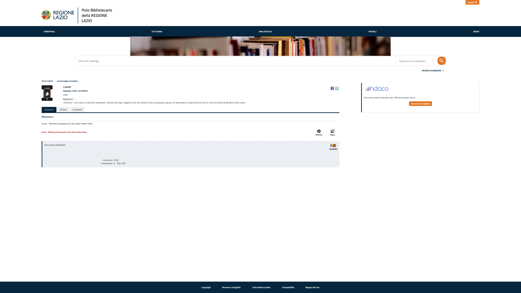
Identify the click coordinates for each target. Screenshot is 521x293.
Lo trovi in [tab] (49, 109)
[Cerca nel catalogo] (441, 61)
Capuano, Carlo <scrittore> (75, 90)
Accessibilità (288, 287)
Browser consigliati (231, 287)
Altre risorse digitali (420, 103)
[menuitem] (49, 31)
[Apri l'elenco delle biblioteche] (433, 60)
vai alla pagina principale (67, 80)
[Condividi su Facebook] (332, 88)
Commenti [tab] (77, 109)
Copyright (206, 287)
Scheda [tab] (63, 109)
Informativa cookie (261, 287)
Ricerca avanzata (431, 70)
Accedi (471, 2)
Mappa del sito (312, 287)
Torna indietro (47, 80)
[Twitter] (337, 88)
